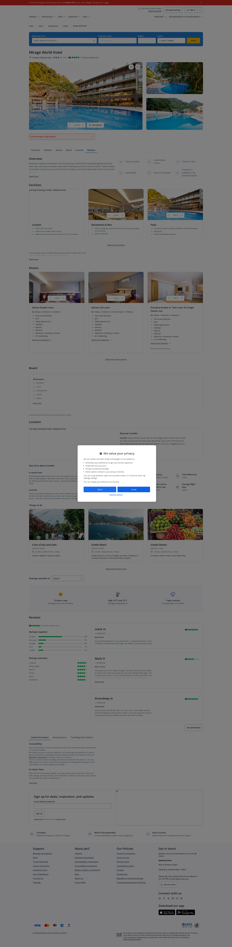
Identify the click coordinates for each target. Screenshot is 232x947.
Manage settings (116, 494)
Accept (133, 489)
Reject (100, 489)
